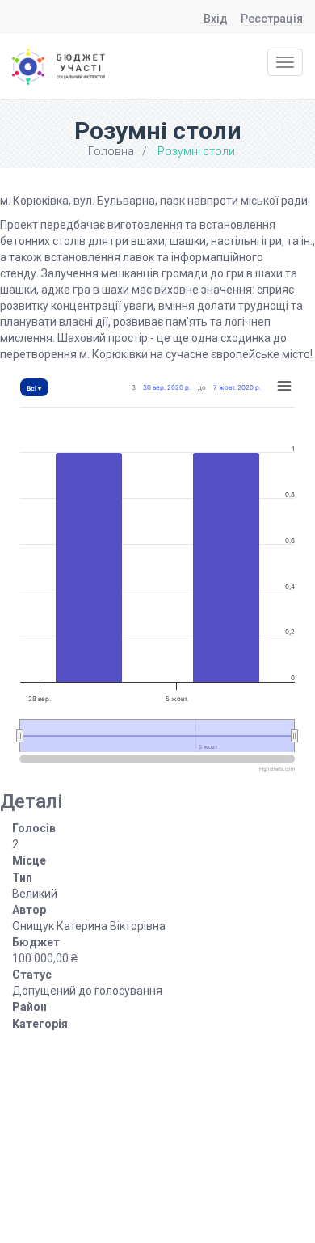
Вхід (216, 19)
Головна (111, 151)
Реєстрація (272, 19)
